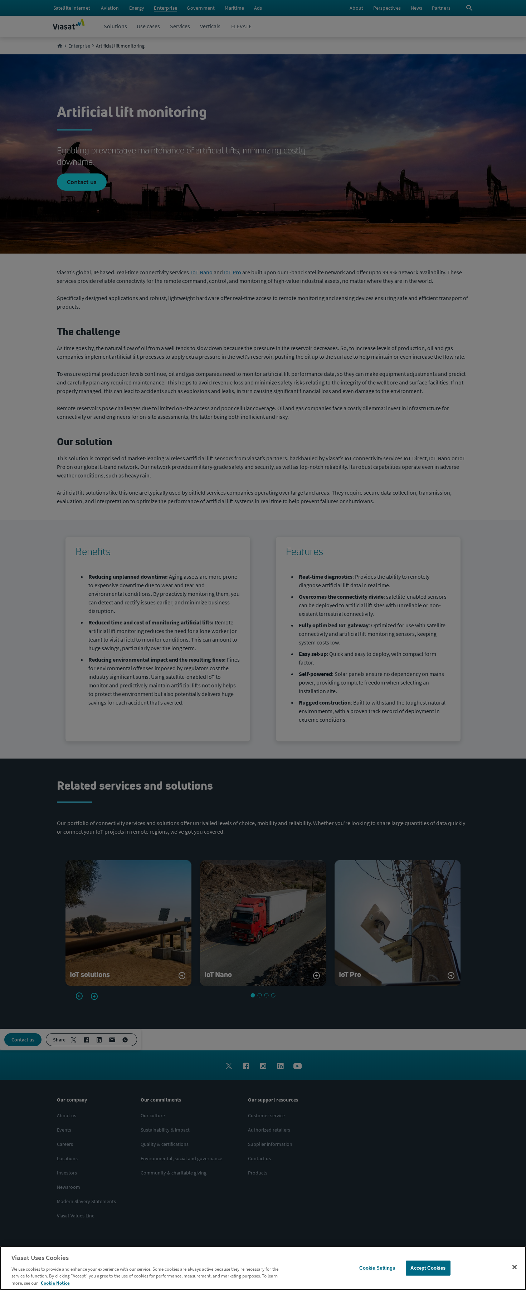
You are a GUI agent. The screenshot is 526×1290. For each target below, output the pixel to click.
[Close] (514, 1267)
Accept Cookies (427, 1268)
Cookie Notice (55, 1283)
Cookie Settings (377, 1268)
